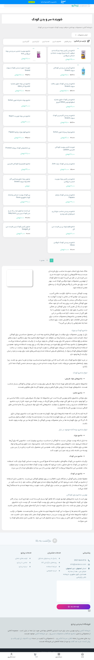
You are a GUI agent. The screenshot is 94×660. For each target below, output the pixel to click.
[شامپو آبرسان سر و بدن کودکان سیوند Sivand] (83, 71)
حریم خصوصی (52, 571)
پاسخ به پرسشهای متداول (47, 558)
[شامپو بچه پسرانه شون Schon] (83, 134)
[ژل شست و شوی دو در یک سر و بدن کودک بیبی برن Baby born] (38, 214)
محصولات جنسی (57, 634)
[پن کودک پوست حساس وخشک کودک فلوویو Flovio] (38, 198)
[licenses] (73, 584)
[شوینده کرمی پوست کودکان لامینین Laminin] (83, 150)
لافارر (70, 638)
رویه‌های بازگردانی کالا (49, 562)
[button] (81, 35)
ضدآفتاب (67, 634)
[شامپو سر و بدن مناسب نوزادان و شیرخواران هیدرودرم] (83, 214)
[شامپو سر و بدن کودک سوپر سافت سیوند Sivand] (83, 86)
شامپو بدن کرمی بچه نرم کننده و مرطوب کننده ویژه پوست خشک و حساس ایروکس (63, 53)
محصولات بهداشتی (75, 27)
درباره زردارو (23, 567)
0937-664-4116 (80, 560)
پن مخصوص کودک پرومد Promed (18, 148)
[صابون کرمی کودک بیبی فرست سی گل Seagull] (38, 229)
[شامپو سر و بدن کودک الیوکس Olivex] (83, 245)
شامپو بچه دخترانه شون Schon (19, 100)
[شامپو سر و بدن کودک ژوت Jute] (83, 166)
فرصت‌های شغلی (21, 558)
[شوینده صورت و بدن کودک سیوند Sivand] (38, 71)
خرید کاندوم (27, 638)
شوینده (50, 27)
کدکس (60, 638)
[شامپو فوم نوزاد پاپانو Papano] (38, 134)
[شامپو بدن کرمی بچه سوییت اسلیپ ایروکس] (83, 182)
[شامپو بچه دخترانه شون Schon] (38, 102)
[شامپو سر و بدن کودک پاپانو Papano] (83, 198)
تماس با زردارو (22, 562)
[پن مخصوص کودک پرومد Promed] (38, 150)
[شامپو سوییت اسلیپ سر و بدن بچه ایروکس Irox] (38, 54)
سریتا (65, 638)
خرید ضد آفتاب (75, 641)
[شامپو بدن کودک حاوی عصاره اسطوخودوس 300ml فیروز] (83, 102)
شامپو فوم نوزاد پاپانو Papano (19, 132)
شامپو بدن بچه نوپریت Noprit (19, 116)
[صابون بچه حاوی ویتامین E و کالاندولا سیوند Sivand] (38, 182)
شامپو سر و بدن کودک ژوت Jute (63, 164)
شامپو (73, 634)
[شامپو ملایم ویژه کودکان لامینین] (38, 166)
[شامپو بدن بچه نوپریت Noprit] (38, 118)
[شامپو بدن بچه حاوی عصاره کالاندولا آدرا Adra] (38, 86)
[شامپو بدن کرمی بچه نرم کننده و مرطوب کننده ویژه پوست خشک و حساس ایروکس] (83, 54)
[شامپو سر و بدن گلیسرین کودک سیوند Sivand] (83, 118)
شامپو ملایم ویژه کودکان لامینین (18, 164)
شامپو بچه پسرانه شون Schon (64, 132)
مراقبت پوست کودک (61, 27)
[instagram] (89, 610)
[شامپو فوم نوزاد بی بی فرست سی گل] (83, 229)
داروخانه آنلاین (87, 27)
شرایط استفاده (51, 567)
